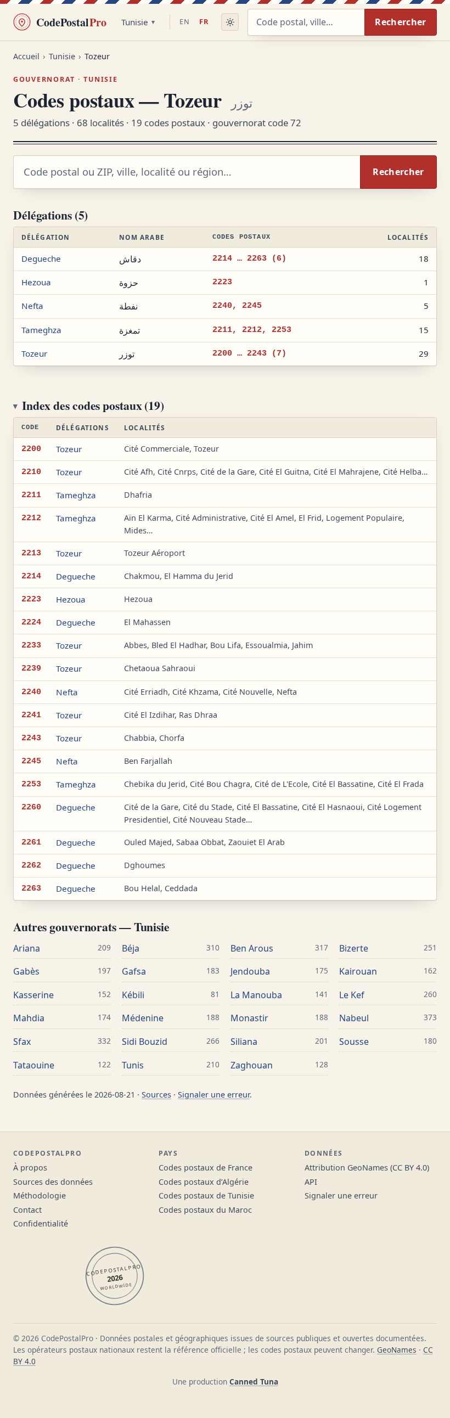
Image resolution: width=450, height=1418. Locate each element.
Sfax (22, 1042)
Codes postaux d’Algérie (204, 1182)
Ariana (26, 948)
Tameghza (41, 329)
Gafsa (134, 971)
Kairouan (358, 971)
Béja (130, 948)
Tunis (133, 1065)
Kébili (133, 995)
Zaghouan (251, 1065)
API (311, 1182)
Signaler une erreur (214, 1094)
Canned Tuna (253, 1381)
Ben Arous (251, 948)
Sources (156, 1094)
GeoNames (397, 1349)
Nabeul (354, 1018)
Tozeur (34, 353)
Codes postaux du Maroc (205, 1210)
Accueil (26, 56)
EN (184, 21)
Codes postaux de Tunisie (206, 1195)
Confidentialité (40, 1223)
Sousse (354, 1042)
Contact (27, 1210)
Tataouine (33, 1065)
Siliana (243, 1042)
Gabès (26, 971)
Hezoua (36, 282)
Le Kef (351, 995)
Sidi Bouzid (144, 1042)
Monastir (249, 1018)
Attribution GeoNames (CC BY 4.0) (367, 1167)
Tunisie (134, 21)
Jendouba (250, 971)
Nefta (32, 305)
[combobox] (306, 22)
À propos (30, 1167)
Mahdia (28, 1018)
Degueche (41, 258)
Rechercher (400, 22)
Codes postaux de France (205, 1167)
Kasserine (33, 995)
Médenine (143, 1018)
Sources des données (53, 1182)
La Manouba (256, 995)
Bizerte (353, 948)
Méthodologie (39, 1195)
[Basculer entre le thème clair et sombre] (230, 22)
